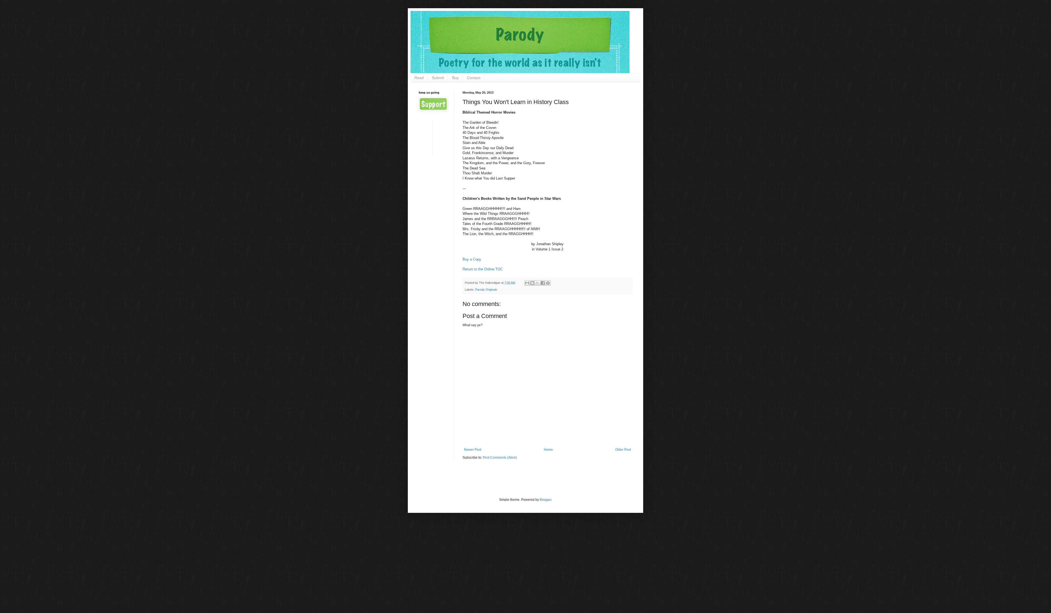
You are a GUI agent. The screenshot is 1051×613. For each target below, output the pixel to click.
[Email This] (527, 283)
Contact (473, 78)
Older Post (623, 450)
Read (419, 78)
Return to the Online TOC (483, 269)
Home (548, 450)
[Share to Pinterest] (548, 283)
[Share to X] (537, 283)
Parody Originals (486, 289)
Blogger (545, 500)
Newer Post (472, 450)
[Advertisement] (436, 137)
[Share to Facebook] (542, 283)
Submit (438, 78)
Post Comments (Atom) (500, 457)
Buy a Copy (472, 259)
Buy (455, 78)
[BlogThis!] (532, 283)
